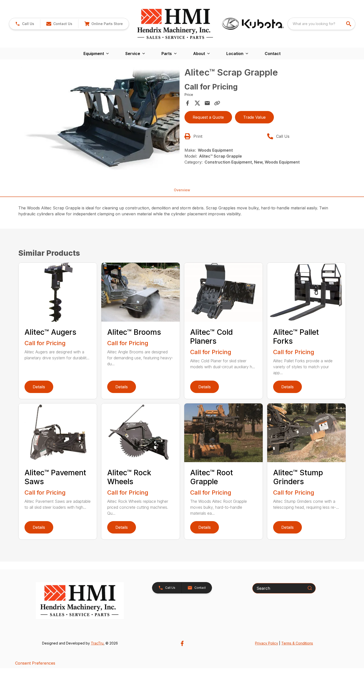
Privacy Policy (266, 643)
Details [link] (39, 386)
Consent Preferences (35, 663)
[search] (349, 23)
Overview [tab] (182, 190)
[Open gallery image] (100, 118)
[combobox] (321, 24)
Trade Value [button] (254, 117)
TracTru (97, 643)
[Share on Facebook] (187, 103)
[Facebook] (182, 643)
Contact (273, 53)
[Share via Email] (207, 103)
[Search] (309, 588)
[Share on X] (197, 103)
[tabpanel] (100, 119)
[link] (103, 23)
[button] (24, 23)
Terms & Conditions (297, 643)
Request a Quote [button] (208, 117)
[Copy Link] (217, 103)
